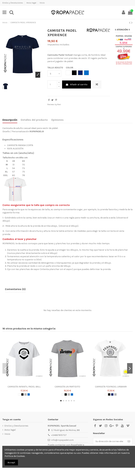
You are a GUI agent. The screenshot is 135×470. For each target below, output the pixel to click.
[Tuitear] (52, 100)
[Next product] (132, 23)
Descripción (9, 119)
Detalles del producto (34, 119)
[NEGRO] (22, 394)
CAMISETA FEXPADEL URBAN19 (111, 386)
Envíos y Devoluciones (13, 3)
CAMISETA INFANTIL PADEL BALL (24, 386)
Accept (11, 462)
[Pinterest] (56, 100)
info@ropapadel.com (62, 440)
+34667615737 (59, 435)
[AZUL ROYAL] (28, 394)
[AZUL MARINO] (112, 394)
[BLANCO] (19, 394)
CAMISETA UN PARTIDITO (67, 386)
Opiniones (57, 119)
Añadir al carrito (78, 84)
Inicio (42, 3)
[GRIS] (25, 394)
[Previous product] (130, 23)
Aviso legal (32, 3)
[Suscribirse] (128, 441)
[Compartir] (49, 100)
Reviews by (54, 104)
